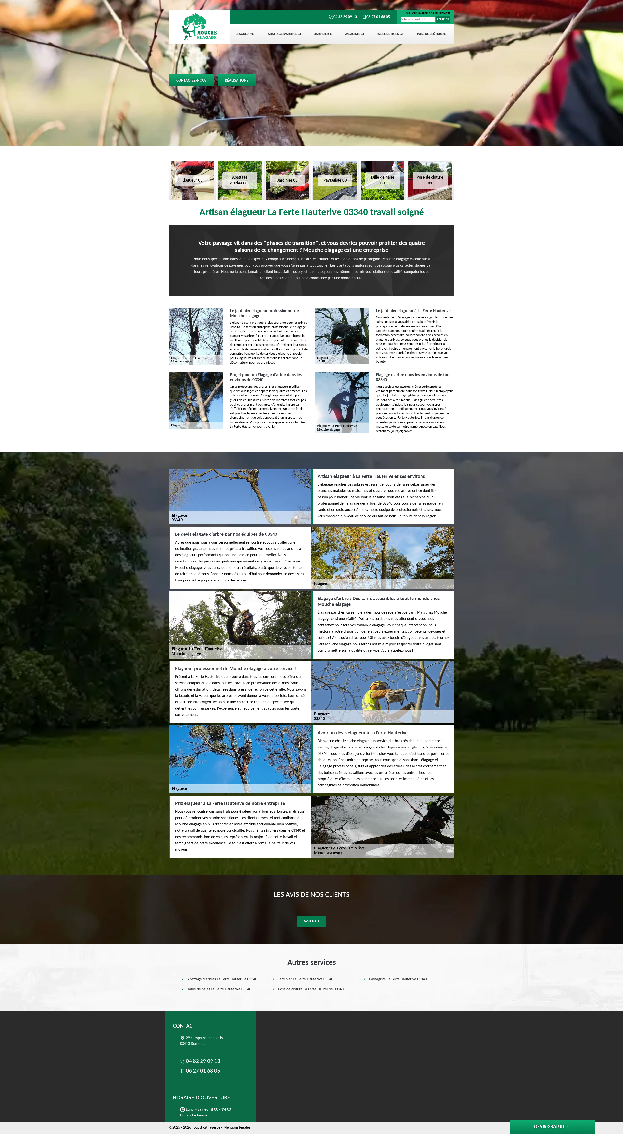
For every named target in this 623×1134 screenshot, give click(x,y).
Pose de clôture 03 (431, 33)
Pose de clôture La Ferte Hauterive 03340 (311, 989)
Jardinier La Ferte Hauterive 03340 (305, 979)
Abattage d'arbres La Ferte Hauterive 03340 (222, 979)
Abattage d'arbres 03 (284, 33)
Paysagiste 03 (354, 33)
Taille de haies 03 (389, 33)
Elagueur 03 (245, 33)
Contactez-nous (191, 81)
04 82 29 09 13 (345, 17)
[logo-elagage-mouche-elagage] (199, 27)
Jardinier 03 (323, 33)
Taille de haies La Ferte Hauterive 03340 (219, 989)
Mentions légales (236, 1128)
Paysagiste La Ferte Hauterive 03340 (398, 979)
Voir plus (311, 921)
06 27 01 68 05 (378, 17)
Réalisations (236, 81)
